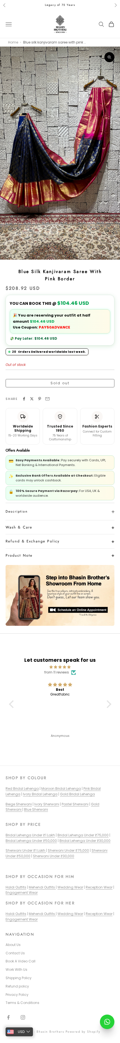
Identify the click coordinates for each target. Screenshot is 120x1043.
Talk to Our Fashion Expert (55, 559)
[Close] (107, 479)
